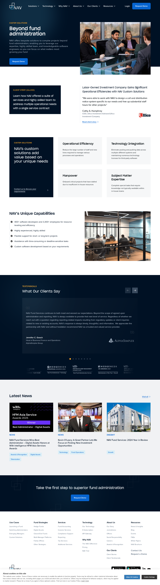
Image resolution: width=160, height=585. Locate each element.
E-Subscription (87, 530)
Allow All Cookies (132, 577)
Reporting (61, 537)
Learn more (85, 581)
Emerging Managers (16, 533)
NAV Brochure (136, 544)
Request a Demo (139, 554)
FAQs (133, 537)
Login (127, 6)
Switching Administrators (18, 530)
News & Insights (137, 526)
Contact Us (136, 550)
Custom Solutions (15, 537)
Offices (109, 533)
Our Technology (88, 526)
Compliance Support (65, 533)
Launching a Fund (16, 526)
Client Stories (112, 554)
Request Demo (141, 6)
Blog (132, 530)
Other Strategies (40, 544)
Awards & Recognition (115, 544)
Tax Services (62, 541)
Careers (110, 541)
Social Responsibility (114, 537)
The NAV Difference (89, 544)
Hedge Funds (39, 526)
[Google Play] (134, 568)
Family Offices (39, 541)
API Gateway (87, 533)
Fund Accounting (64, 526)
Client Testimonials (114, 558)
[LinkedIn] (144, 569)
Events (133, 533)
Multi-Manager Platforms (43, 537)
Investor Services (64, 530)
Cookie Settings (149, 577)
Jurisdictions (111, 530)
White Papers (136, 541)
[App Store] (118, 568)
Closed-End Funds (40, 533)
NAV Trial (85, 551)
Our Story (110, 526)
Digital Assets (39, 530)
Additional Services (65, 544)
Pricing (84, 547)
